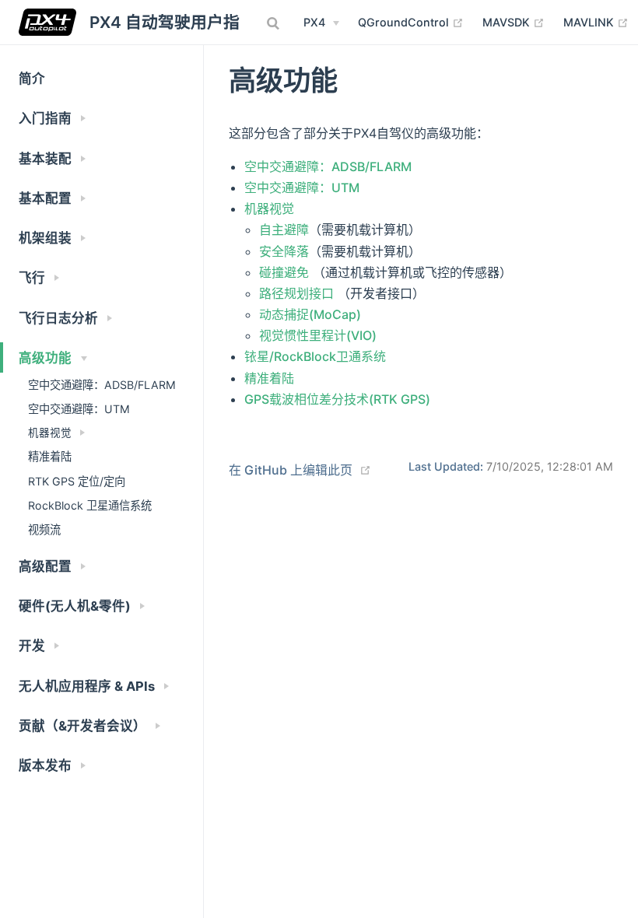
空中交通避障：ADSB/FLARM (102, 384)
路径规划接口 (296, 293)
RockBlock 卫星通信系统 (90, 505)
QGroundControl (411, 22)
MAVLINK (596, 22)
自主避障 (284, 229)
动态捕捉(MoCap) (310, 314)
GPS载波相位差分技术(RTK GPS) (337, 399)
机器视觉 (269, 208)
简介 (32, 78)
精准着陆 (50, 456)
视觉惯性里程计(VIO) (318, 335)
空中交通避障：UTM (79, 408)
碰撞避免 (284, 272)
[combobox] (274, 23)
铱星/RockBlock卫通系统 (315, 356)
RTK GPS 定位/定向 (76, 481)
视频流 (44, 529)
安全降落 (284, 251)
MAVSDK (513, 22)
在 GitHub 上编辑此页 (290, 470)
